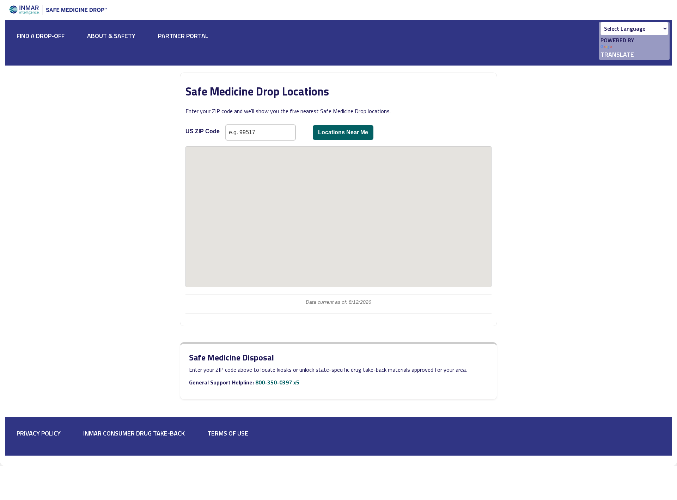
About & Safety (111, 36)
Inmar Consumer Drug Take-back (134, 433)
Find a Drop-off (41, 36)
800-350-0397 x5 (277, 382)
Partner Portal (183, 36)
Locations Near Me (343, 132)
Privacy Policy (39, 433)
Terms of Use (227, 433)
